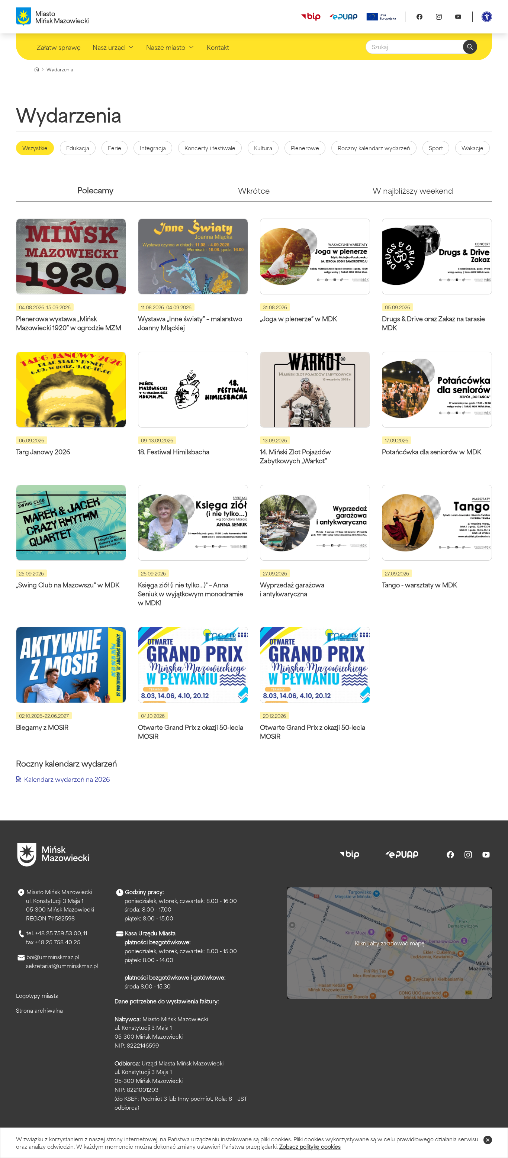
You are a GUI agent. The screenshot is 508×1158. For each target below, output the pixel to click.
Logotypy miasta (37, 995)
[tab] (95, 193)
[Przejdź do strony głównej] (53, 855)
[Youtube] (458, 17)
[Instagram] (439, 17)
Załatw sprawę (59, 47)
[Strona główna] (37, 69)
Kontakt (218, 47)
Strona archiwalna (39, 1010)
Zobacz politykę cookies (310, 1146)
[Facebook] (419, 17)
